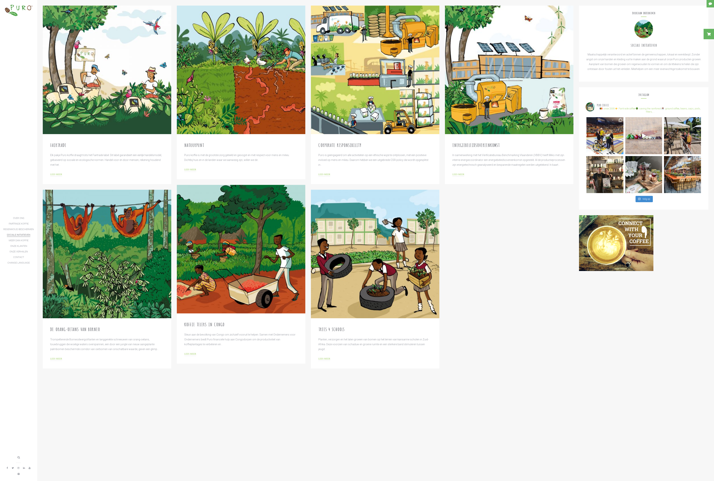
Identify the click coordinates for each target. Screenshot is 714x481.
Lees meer (56, 175)
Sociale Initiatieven (18, 234)
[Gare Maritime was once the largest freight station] (682, 174)
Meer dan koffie (18, 240)
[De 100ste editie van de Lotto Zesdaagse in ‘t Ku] (604, 135)
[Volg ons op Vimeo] (19, 474)
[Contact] (710, 3)
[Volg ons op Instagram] (18, 468)
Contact (18, 257)
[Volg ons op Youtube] (29, 468)
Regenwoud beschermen (18, 229)
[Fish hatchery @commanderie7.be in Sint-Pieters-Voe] (682, 135)
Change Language (18, 262)
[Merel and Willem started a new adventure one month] (604, 174)
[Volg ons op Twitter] (13, 468)
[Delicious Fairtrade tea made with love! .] (643, 174)
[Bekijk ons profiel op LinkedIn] (24, 468)
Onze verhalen (18, 251)
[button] (709, 34)
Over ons (18, 218)
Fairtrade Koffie (19, 223)
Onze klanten (18, 246)
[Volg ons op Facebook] (7, 468)
